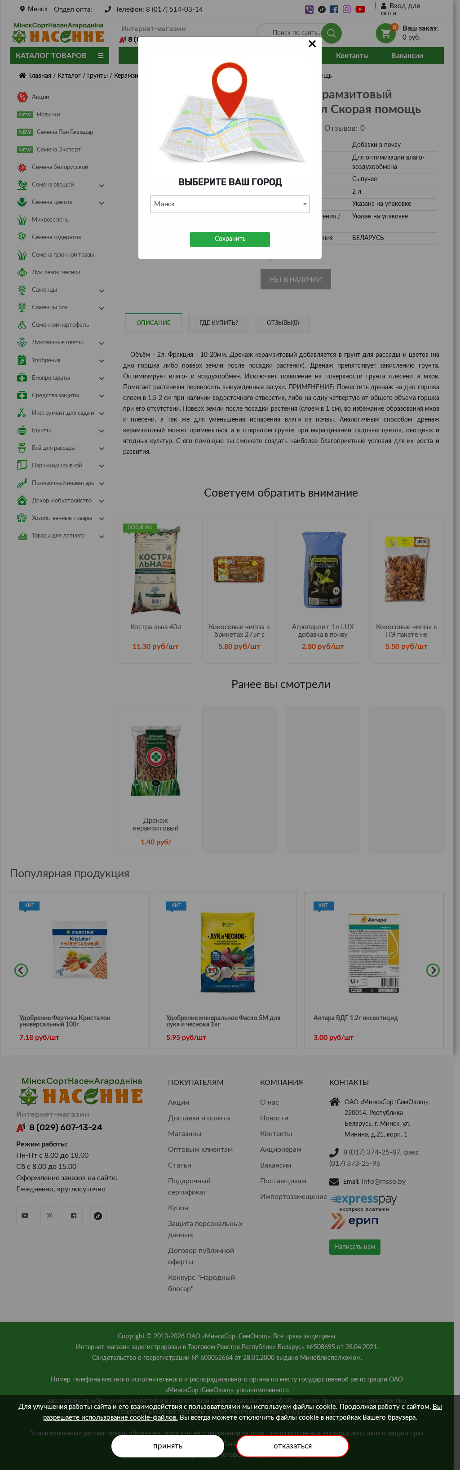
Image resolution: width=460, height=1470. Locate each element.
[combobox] (230, 204)
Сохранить (230, 239)
